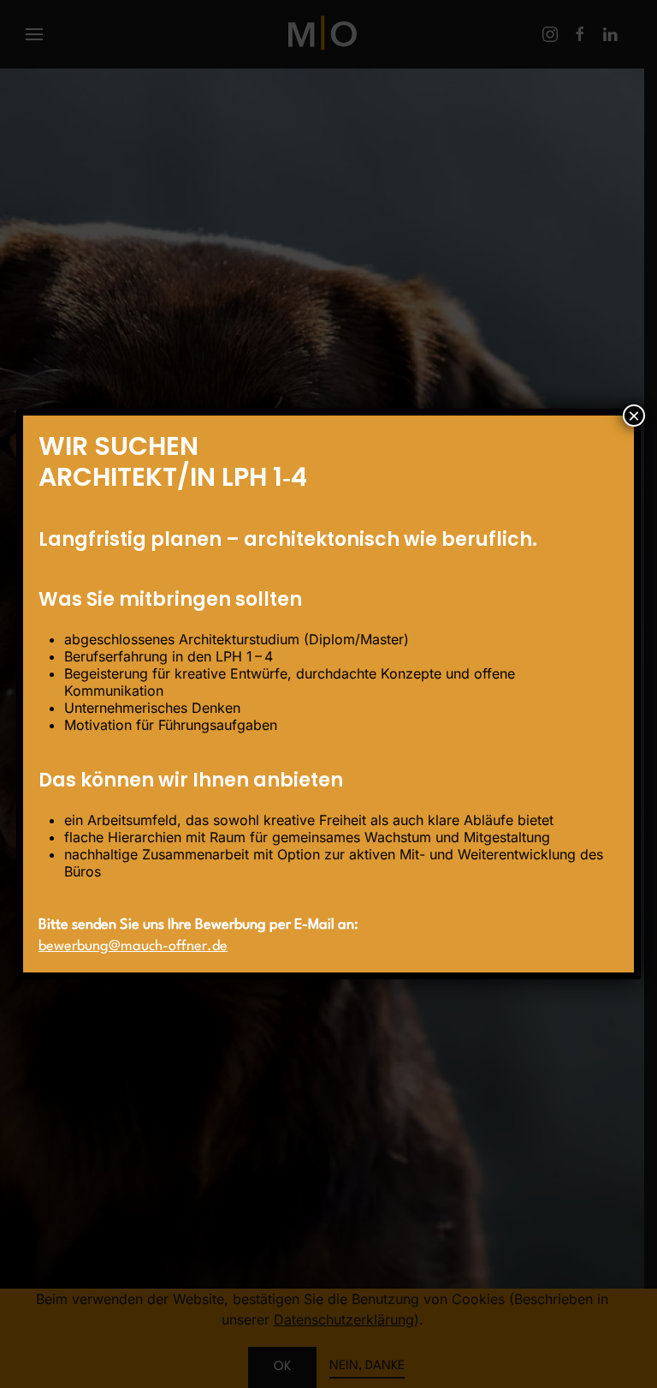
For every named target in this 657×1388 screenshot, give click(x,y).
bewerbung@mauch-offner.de (133, 946)
